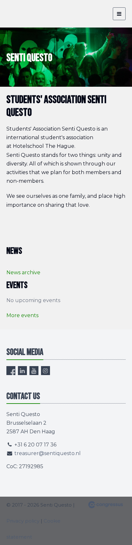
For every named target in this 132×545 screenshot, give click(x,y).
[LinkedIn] (22, 370)
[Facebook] (10, 370)
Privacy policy (22, 521)
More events (22, 315)
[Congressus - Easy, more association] (106, 504)
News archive (23, 272)
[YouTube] (33, 370)
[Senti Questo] (22, 14)
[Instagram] (45, 370)
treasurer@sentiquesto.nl (47, 453)
